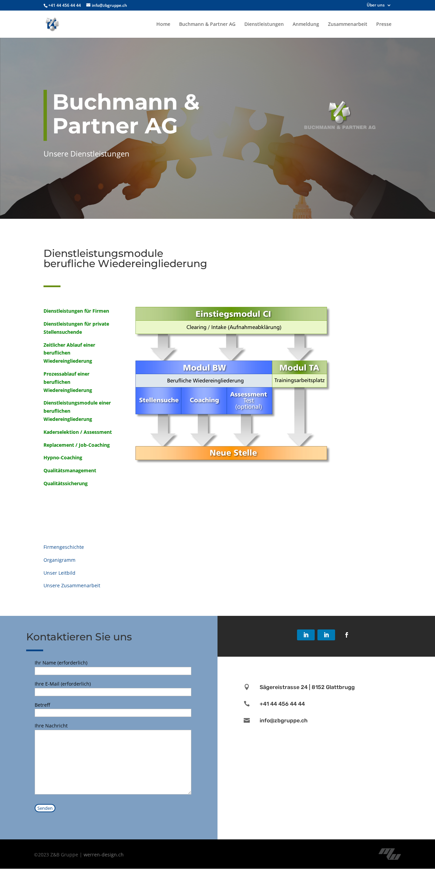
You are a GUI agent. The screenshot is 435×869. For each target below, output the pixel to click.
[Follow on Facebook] (346, 634)
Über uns (376, 5)
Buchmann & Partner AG (207, 24)
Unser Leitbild (59, 573)
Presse (384, 24)
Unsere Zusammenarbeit (72, 585)
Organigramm (59, 560)
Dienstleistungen (264, 24)
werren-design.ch (104, 854)
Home (163, 24)
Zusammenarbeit (347, 24)
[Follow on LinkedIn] (306, 634)
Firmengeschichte (64, 547)
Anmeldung (306, 24)
